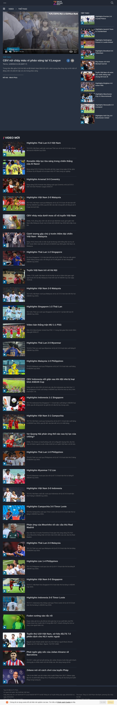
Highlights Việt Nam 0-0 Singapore (44, 579)
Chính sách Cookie (64, 702)
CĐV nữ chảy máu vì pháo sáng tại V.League (32, 60)
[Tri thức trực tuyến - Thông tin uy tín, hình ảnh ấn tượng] (63, 3)
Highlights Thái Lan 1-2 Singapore (44, 252)
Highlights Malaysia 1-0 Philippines (45, 361)
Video (11, 9)
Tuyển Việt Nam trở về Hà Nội (42, 270)
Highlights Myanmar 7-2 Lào (41, 470)
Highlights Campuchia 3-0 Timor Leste (46, 506)
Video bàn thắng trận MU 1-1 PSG (44, 325)
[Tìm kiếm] (112, 3)
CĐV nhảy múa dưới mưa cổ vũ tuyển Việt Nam (51, 215)
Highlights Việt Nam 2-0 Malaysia (44, 197)
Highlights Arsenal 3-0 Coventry (43, 179)
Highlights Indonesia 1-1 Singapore (45, 397)
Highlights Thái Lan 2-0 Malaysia (43, 543)
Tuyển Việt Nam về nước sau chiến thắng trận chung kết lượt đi (104, 75)
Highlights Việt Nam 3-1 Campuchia (45, 416)
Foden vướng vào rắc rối (40, 616)
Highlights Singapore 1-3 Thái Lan (44, 307)
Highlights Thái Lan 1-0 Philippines (45, 452)
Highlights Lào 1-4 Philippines (42, 561)
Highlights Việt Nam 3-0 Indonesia (44, 488)
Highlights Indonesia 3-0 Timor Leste (46, 597)
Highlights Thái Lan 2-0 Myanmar (44, 343)
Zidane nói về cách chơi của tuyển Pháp (47, 670)
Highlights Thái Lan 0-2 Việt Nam (44, 143)
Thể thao (22, 9)
